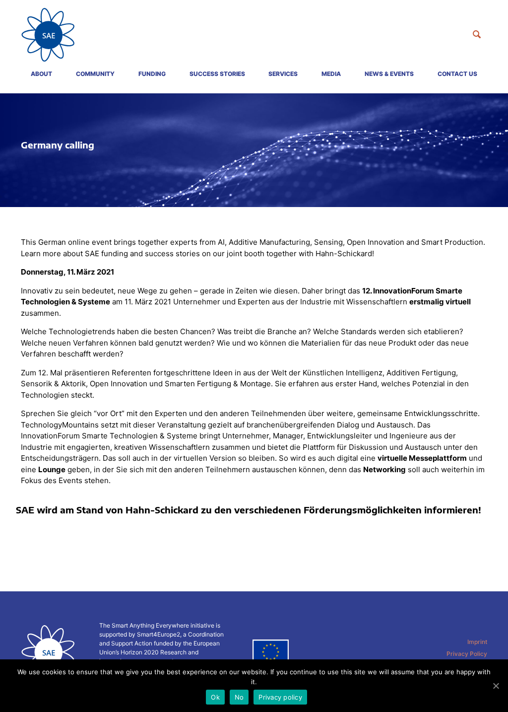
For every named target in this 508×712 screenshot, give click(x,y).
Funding (152, 73)
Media (331, 73)
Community (95, 73)
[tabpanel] (254, 150)
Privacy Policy (466, 653)
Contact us (457, 73)
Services (283, 73)
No (239, 697)
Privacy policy (280, 697)
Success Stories (217, 73)
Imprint (477, 641)
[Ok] (496, 686)
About (41, 73)
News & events (389, 73)
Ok (215, 697)
